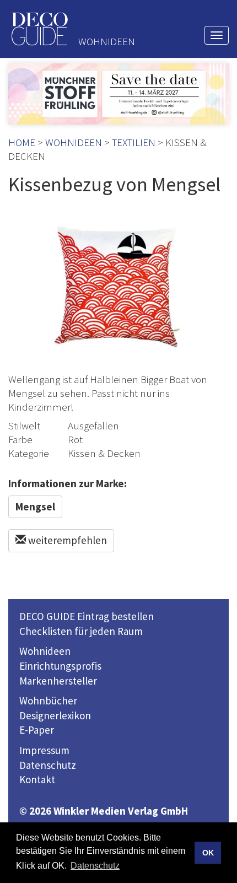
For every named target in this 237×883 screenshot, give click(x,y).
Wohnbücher (48, 700)
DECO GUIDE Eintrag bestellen (86, 616)
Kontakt (37, 779)
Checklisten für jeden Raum (81, 631)
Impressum (44, 750)
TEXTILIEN (133, 142)
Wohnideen (45, 651)
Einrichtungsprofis (60, 665)
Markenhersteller (58, 680)
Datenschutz (47, 765)
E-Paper (36, 729)
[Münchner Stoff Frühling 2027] (118, 94)
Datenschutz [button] (95, 865)
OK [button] (208, 852)
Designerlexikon (55, 715)
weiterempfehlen (66, 540)
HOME (21, 142)
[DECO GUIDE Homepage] (39, 29)
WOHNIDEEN (73, 142)
